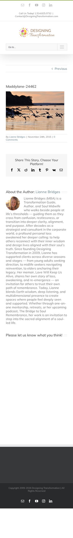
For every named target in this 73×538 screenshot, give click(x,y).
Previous (61, 69)
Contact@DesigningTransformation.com (36, 16)
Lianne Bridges (17, 136)
